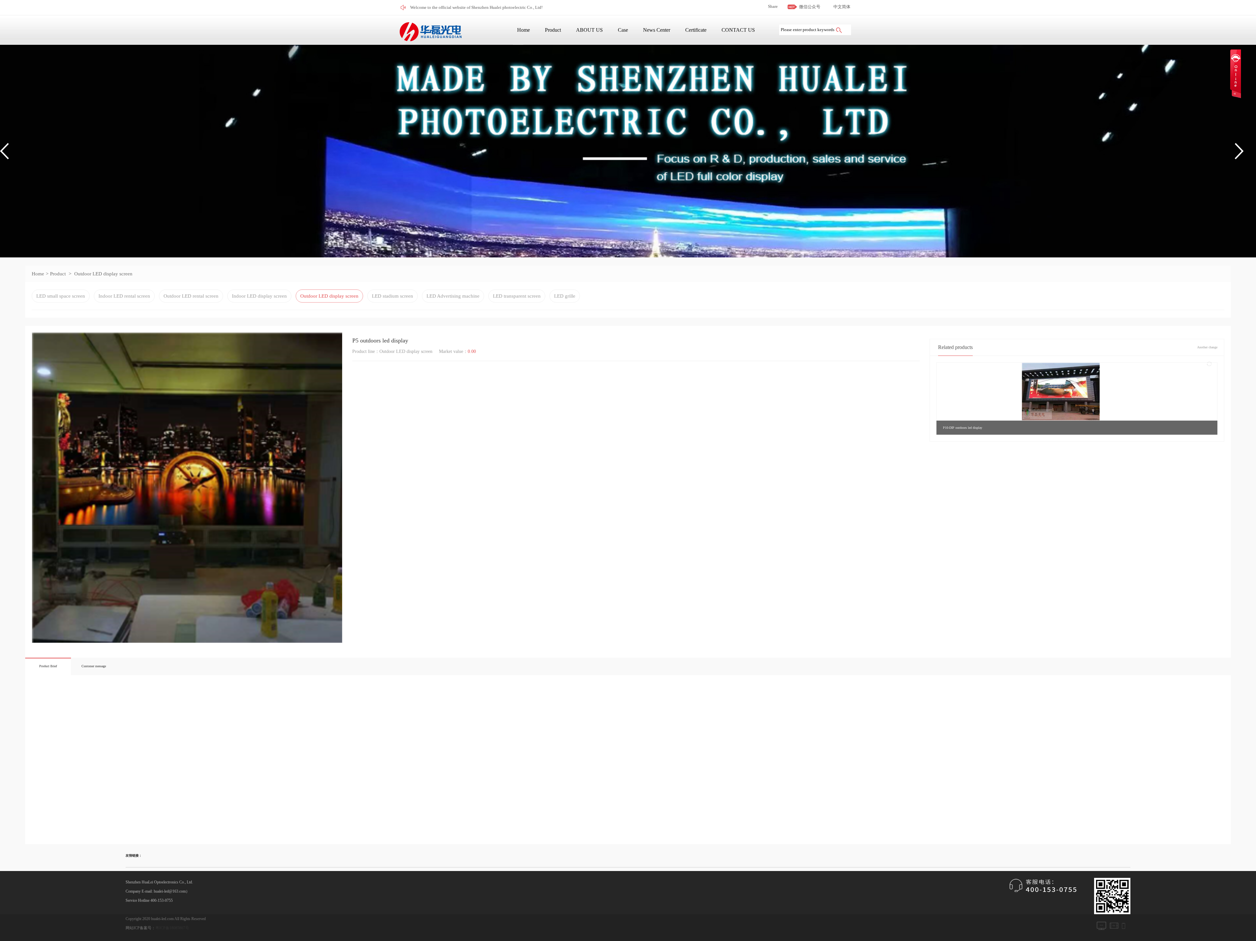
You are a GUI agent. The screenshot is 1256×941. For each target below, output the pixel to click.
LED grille (564, 296)
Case (623, 30)
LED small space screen (60, 296)
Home (523, 30)
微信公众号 (809, 6)
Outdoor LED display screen (103, 273)
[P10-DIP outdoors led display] (1061, 391)
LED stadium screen (392, 296)
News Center (656, 30)
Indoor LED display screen (259, 296)
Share (773, 6)
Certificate (695, 30)
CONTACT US (738, 30)
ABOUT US (589, 30)
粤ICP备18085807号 (172, 928)
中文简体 (841, 6)
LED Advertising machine (453, 296)
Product (553, 30)
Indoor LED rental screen (124, 296)
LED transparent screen (517, 296)
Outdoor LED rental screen (191, 296)
